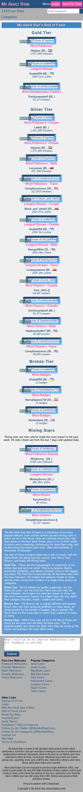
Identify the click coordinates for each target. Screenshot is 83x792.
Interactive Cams (41, 680)
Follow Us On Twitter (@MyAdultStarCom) (28, 728)
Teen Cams (38, 691)
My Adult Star (15, 3)
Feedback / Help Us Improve (20, 724)
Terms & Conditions (14, 741)
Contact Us (9, 735)
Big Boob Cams (41, 670)
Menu (47, 4)
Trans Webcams (12, 677)
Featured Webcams (14, 663)
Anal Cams (38, 663)
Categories (9, 17)
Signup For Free (12, 700)
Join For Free (72, 4)
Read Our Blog (11, 714)
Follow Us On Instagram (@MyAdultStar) (28, 731)
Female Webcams (13, 667)
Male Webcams (11, 670)
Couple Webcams (13, 674)
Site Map (7, 738)
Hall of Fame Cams (14, 711)
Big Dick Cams (40, 674)
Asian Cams (38, 667)
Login (56, 4)
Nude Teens (9, 721)
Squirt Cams (39, 687)
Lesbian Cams (40, 684)
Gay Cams (37, 677)
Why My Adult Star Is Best (18, 707)
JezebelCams (10, 717)
